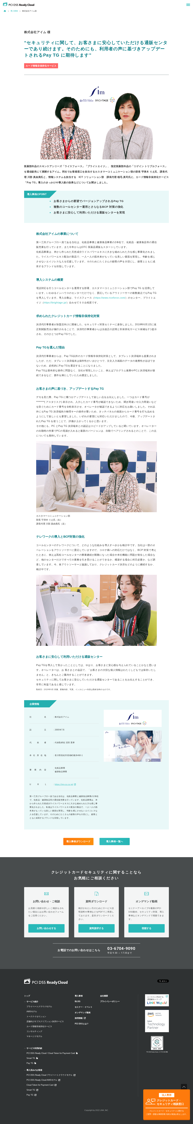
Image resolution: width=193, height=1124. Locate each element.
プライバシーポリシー (110, 1001)
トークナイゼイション (36, 1016)
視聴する (146, 928)
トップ (27, 996)
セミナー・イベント (83, 1007)
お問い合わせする (46, 928)
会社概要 (104, 996)
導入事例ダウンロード (78, 841)
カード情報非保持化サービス (39, 1026)
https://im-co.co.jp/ (64, 784)
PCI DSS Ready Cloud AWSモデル (42, 1080)
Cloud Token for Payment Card (40, 1085)
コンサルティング (34, 1031)
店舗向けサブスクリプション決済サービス (45, 1021)
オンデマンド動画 (82, 1012)
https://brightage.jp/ (55, 302)
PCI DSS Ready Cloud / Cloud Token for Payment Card (51, 1053)
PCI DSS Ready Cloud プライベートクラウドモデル (49, 1075)
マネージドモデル (34, 1036)
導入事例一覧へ (114, 841)
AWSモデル (32, 1011)
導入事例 (14, 11)
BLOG (77, 1001)
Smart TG (31, 1058)
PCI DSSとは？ (82, 1024)
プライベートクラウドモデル (39, 1006)
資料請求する (96, 928)
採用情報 (79, 1018)
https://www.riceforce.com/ (109, 298)
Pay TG (30, 1063)
